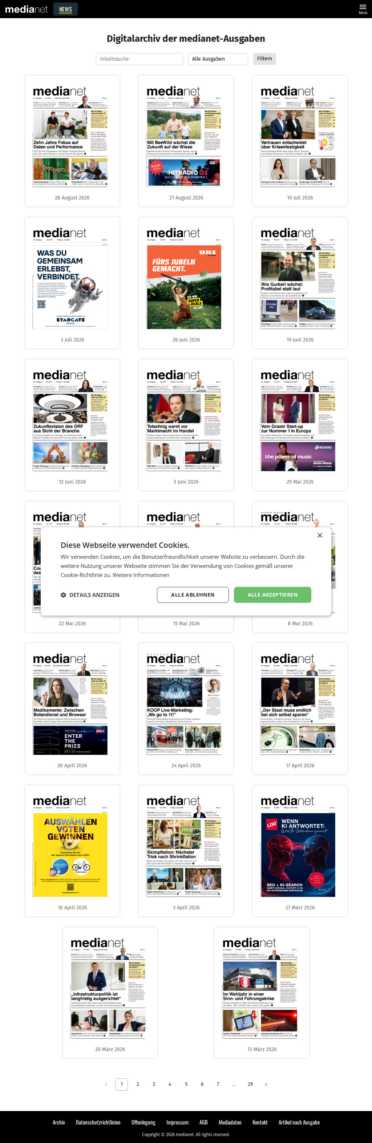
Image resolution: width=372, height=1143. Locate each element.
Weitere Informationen (141, 574)
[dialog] (186, 571)
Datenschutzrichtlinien (98, 1122)
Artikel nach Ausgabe (299, 1122)
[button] (90, 594)
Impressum (177, 1122)
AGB (203, 1122)
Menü (363, 8)
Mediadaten (230, 1122)
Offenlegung (143, 1122)
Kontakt (260, 1122)
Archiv (59, 1122)
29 (250, 1084)
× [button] (319, 535)
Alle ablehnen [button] (192, 594)
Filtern (264, 59)
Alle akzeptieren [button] (273, 594)
